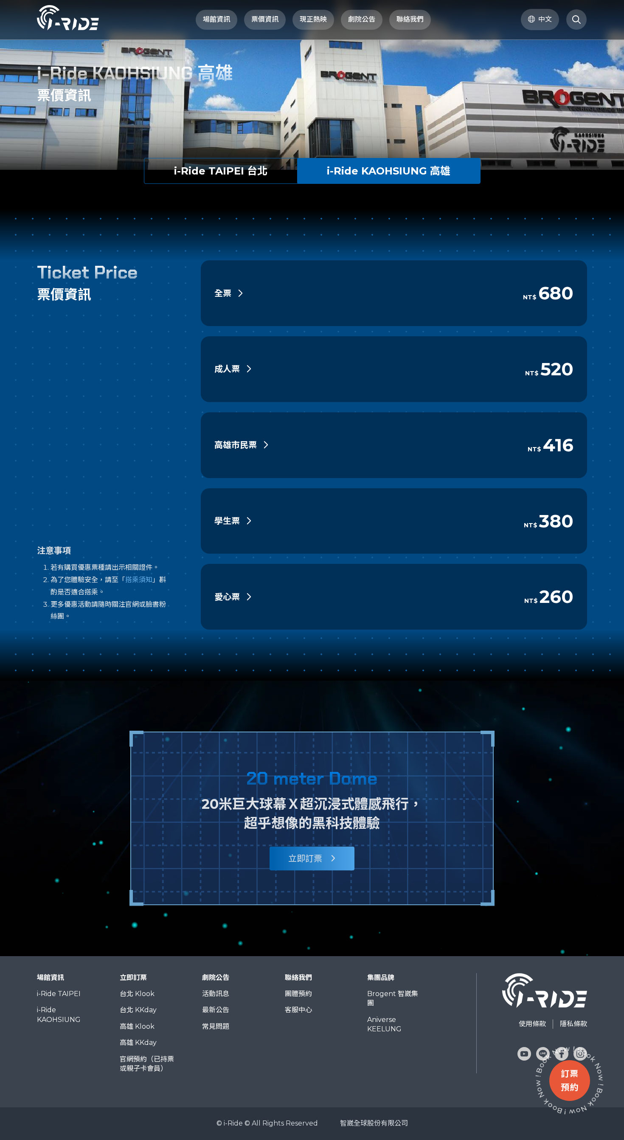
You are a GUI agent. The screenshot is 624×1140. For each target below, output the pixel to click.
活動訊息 (215, 994)
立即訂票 (305, 858)
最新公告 (215, 1010)
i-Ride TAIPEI (59, 994)
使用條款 (532, 1024)
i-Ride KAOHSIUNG (59, 1014)
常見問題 (215, 1026)
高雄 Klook (137, 1026)
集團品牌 (380, 978)
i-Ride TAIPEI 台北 (220, 171)
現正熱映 (313, 19)
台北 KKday (138, 1010)
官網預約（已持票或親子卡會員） (147, 1063)
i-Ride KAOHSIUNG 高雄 (388, 171)
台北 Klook (137, 994)
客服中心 (298, 1010)
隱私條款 (573, 1024)
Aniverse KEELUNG (384, 1024)
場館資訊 (216, 19)
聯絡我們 (298, 978)
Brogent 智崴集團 (392, 998)
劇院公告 (215, 978)
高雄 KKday (138, 1043)
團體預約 (298, 994)
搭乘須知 (138, 580)
